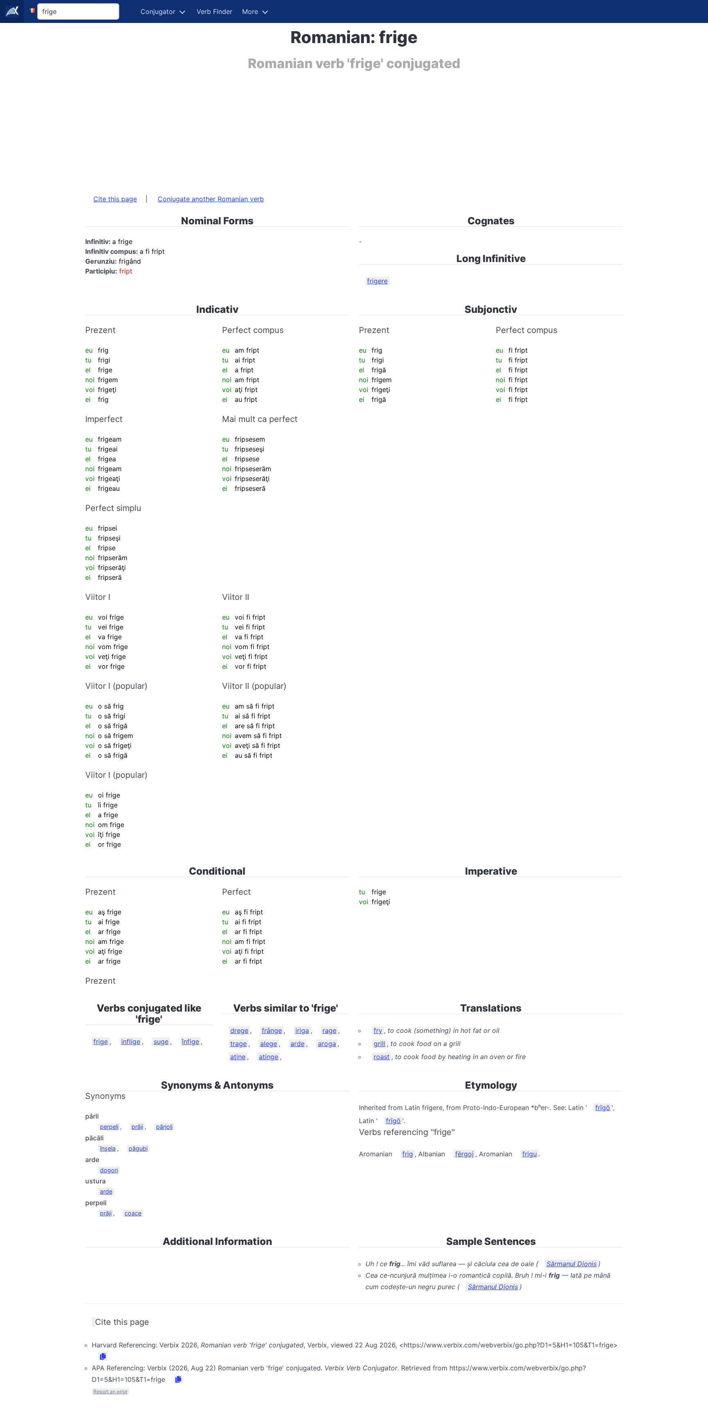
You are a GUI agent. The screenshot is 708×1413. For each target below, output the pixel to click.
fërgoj (464, 1154)
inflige (130, 1041)
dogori (109, 1170)
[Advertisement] (331, 128)
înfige (190, 1041)
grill (379, 1043)
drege (239, 1030)
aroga (327, 1043)
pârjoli (164, 1126)
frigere (377, 281)
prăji (137, 1126)
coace (133, 1213)
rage (329, 1030)
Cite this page (115, 199)
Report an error (110, 1391)
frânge (272, 1030)
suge (161, 1041)
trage (238, 1043)
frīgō (602, 1107)
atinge (268, 1057)
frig (407, 1154)
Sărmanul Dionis (572, 1264)
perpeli (109, 1126)
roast (382, 1057)
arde (297, 1043)
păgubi (138, 1148)
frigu (529, 1154)
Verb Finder (214, 11)
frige (100, 1041)
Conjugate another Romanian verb (211, 199)
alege (268, 1043)
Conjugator (158, 11)
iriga (302, 1030)
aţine (237, 1057)
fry (378, 1030)
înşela (108, 1148)
